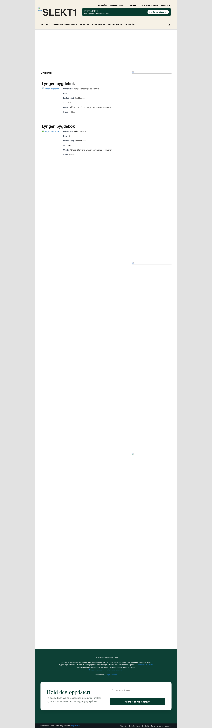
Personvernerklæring (97, 670)
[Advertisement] (106, 47)
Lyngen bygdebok (58, 83)
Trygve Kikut (75, 726)
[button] (169, 24)
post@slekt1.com (111, 675)
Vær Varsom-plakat (145, 665)
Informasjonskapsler (115, 670)
